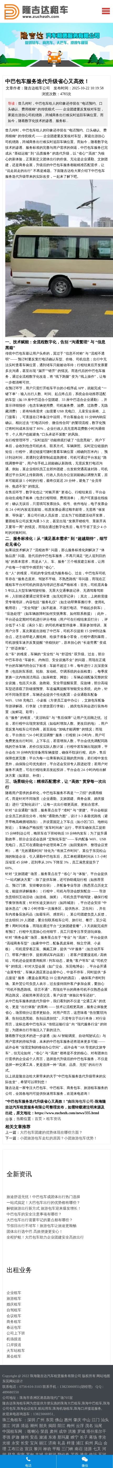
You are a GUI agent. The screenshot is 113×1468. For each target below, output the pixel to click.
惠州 (68, 1420)
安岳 (34, 1437)
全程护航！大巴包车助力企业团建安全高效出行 (45, 1237)
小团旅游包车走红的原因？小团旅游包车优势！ (58, 1138)
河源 (15, 1426)
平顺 (56, 1449)
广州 (40, 1420)
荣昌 (44, 1431)
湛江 (6, 1426)
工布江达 (15, 1449)
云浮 (80, 1426)
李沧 (102, 1437)
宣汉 (29, 1449)
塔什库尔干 (96, 1431)
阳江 (61, 1426)
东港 (52, 1437)
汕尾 (98, 1426)
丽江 (43, 1443)
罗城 (81, 1431)
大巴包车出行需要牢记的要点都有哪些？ (40, 1220)
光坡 (6, 1443)
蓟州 (89, 1443)
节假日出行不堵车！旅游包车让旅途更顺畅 (41, 1226)
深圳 (31, 1420)
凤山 (98, 1443)
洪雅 (72, 1431)
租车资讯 (53, 1119)
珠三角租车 (12, 1420)
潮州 (34, 1426)
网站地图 (103, 1376)
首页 (38, 1119)
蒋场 (93, 1437)
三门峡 (67, 1449)
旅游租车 (14, 1299)
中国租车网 (12, 1431)
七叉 (97, 1449)
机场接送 (14, 1339)
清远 (25, 1426)
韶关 (43, 1426)
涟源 (88, 1449)
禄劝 (47, 1449)
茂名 (89, 1426)
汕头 (105, 1420)
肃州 (54, 1431)
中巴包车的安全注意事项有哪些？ (34, 1214)
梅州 (71, 1426)
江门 (96, 1420)
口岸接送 (14, 1345)
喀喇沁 (33, 1431)
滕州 (25, 1437)
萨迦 (15, 1437)
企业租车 (14, 1293)
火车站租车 (16, 1351)
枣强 (6, 1437)
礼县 (61, 1443)
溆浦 (43, 1437)
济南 (52, 1443)
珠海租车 (54, 16)
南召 (79, 1449)
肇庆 (77, 1420)
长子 (84, 1437)
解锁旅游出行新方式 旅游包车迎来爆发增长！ (44, 1208)
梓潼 (71, 1443)
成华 (63, 1431)
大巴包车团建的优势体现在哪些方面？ (51, 1132)
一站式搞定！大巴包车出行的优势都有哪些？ (43, 1203)
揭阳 (52, 1426)
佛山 (59, 1420)
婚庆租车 (14, 1304)
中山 (86, 1420)
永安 (15, 1443)
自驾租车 (14, 1310)
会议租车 (14, 1316)
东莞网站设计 (12, 1381)
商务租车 (14, 1322)
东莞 (50, 1420)
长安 (25, 1443)
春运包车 (14, 1327)
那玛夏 (63, 1437)
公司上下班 (16, 1333)
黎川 (38, 1449)
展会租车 (14, 1356)
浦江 (80, 1443)
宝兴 (34, 1443)
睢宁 (75, 1437)
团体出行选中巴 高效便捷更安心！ (35, 1232)
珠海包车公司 (82, 1101)
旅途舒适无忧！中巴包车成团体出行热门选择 (43, 1197)
